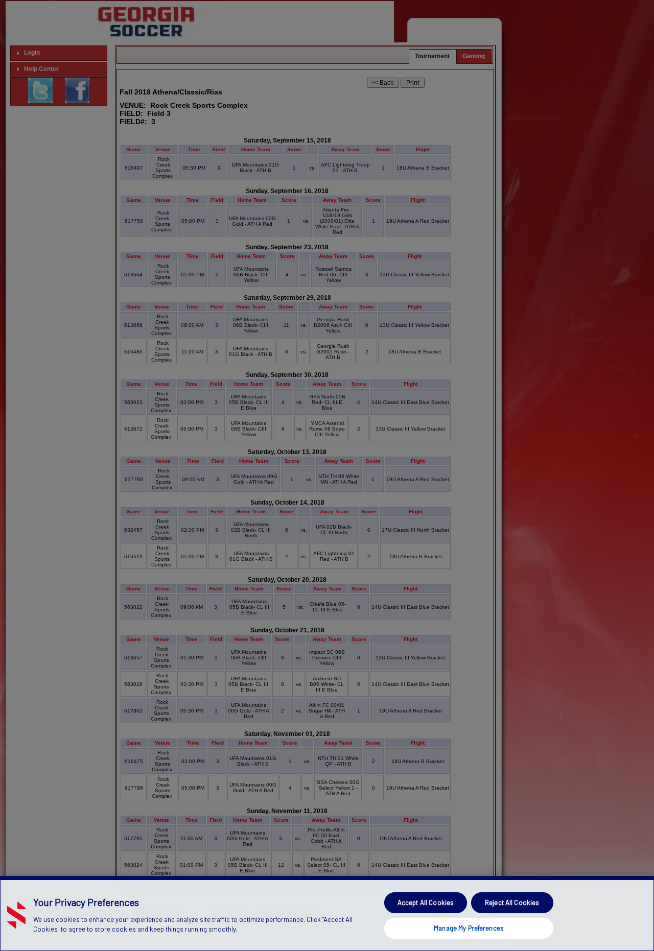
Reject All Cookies (512, 902)
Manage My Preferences (469, 927)
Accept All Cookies (426, 902)
